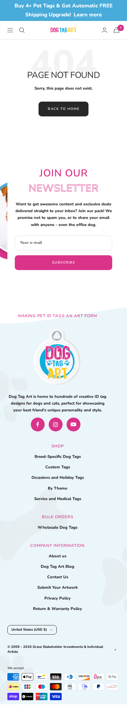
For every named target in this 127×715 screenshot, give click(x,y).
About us (57, 556)
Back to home (63, 109)
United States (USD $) (29, 629)
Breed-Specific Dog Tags (58, 456)
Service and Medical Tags (57, 499)
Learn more (88, 14)
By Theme (57, 488)
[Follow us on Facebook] (38, 424)
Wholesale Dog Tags (57, 527)
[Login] (104, 30)
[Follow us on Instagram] (56, 424)
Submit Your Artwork (57, 587)
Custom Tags (57, 467)
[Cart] (116, 30)
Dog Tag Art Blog (57, 566)
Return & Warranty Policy (57, 609)
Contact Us (57, 577)
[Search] (22, 30)
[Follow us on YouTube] (73, 424)
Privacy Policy (57, 598)
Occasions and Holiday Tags (57, 477)
